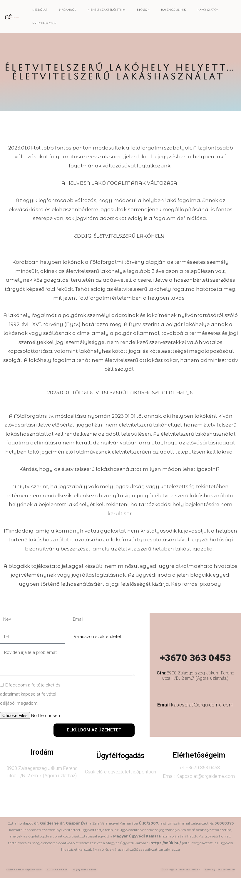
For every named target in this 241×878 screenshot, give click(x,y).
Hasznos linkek (173, 9)
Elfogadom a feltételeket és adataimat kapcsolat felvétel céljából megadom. (30, 694)
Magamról (67, 9)
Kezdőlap (39, 9)
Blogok (143, 9)
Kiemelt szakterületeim (106, 9)
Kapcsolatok (208, 9)
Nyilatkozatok (44, 23)
